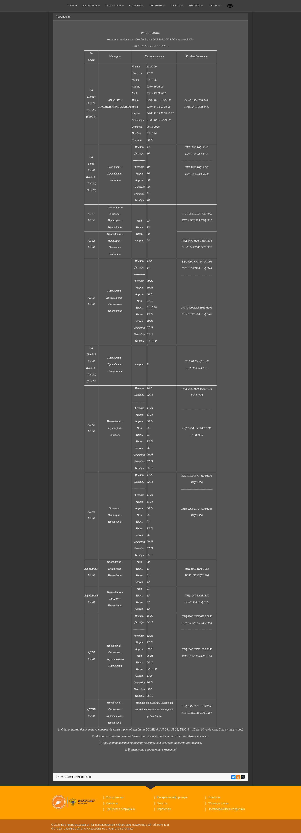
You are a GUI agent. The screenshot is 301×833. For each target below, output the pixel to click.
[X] (243, 777)
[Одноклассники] (238, 777)
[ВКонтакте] (233, 777)
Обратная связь (218, 803)
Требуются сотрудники (120, 809)
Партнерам (155, 5)
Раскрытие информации (172, 797)
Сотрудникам (114, 797)
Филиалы (135, 5)
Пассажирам (113, 5)
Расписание (90, 5)
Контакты (194, 5)
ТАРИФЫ (213, 5)
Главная (72, 5)
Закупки (175, 5)
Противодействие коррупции (226, 809)
